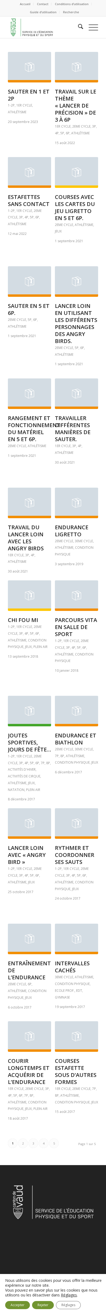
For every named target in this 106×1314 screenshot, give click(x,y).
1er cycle (24, 105)
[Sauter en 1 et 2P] (29, 67)
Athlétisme (17, 112)
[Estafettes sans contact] (29, 172)
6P (68, 133)
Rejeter (43, 1305)
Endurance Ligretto (71, 531)
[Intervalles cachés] (76, 939)
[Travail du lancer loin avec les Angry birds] (29, 503)
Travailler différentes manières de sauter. (73, 428)
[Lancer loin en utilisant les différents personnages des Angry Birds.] (76, 281)
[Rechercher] (78, 27)
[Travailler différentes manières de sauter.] (76, 393)
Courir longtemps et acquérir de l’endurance (28, 1071)
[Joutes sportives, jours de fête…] (29, 711)
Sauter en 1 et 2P (28, 95)
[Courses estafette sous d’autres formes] (76, 1036)
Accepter (17, 1305)
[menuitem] (25, 4)
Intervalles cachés (72, 967)
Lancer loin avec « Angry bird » (27, 855)
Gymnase (62, 997)
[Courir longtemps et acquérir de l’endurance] (29, 1036)
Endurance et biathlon (75, 739)
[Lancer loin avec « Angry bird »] (29, 823)
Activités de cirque (24, 776)
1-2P (11, 105)
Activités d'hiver (22, 769)
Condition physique (72, 762)
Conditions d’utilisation (72, 4)
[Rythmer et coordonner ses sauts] (76, 823)
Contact (42, 4)
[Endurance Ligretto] (76, 503)
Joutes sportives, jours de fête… (29, 742)
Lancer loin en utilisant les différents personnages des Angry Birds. (76, 323)
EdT (79, 990)
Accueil (25, 4)
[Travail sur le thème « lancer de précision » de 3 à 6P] (76, 67)
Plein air (40, 646)
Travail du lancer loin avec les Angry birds (26, 538)
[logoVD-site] (44, 27)
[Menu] (90, 27)
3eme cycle (84, 541)
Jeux (58, 231)
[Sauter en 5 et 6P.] (29, 281)
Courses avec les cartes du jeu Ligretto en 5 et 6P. (75, 207)
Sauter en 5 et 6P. (28, 309)
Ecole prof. (64, 990)
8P (48, 763)
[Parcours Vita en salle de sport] (76, 595)
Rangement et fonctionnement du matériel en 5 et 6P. (34, 428)
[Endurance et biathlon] (76, 711)
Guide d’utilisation (43, 12)
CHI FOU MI (23, 620)
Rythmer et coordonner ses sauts (74, 855)
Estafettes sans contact (28, 200)
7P (43, 763)
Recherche (71, 12)
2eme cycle (81, 126)
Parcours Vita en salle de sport (76, 627)
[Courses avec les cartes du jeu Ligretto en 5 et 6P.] (76, 172)
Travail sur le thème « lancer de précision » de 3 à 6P (75, 105)
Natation (16, 789)
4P (57, 133)
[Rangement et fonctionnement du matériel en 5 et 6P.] (29, 393)
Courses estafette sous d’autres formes (75, 1071)
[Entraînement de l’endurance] (29, 939)
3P (94, 126)
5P (62, 133)
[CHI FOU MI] (29, 595)
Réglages (69, 1295)
